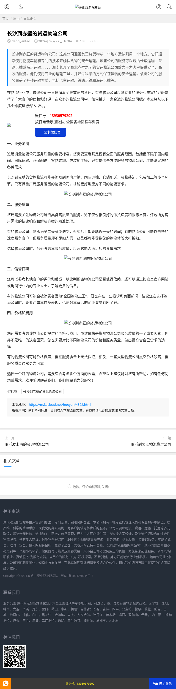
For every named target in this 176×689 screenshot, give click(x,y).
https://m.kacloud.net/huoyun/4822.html (60, 404)
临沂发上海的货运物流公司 (27, 444)
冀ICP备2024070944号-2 (77, 576)
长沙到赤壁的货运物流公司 (42, 391)
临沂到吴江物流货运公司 (151, 444)
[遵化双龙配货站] (88, 7)
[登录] (159, 7)
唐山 (16, 18)
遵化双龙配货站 (47, 576)
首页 (5, 18)
